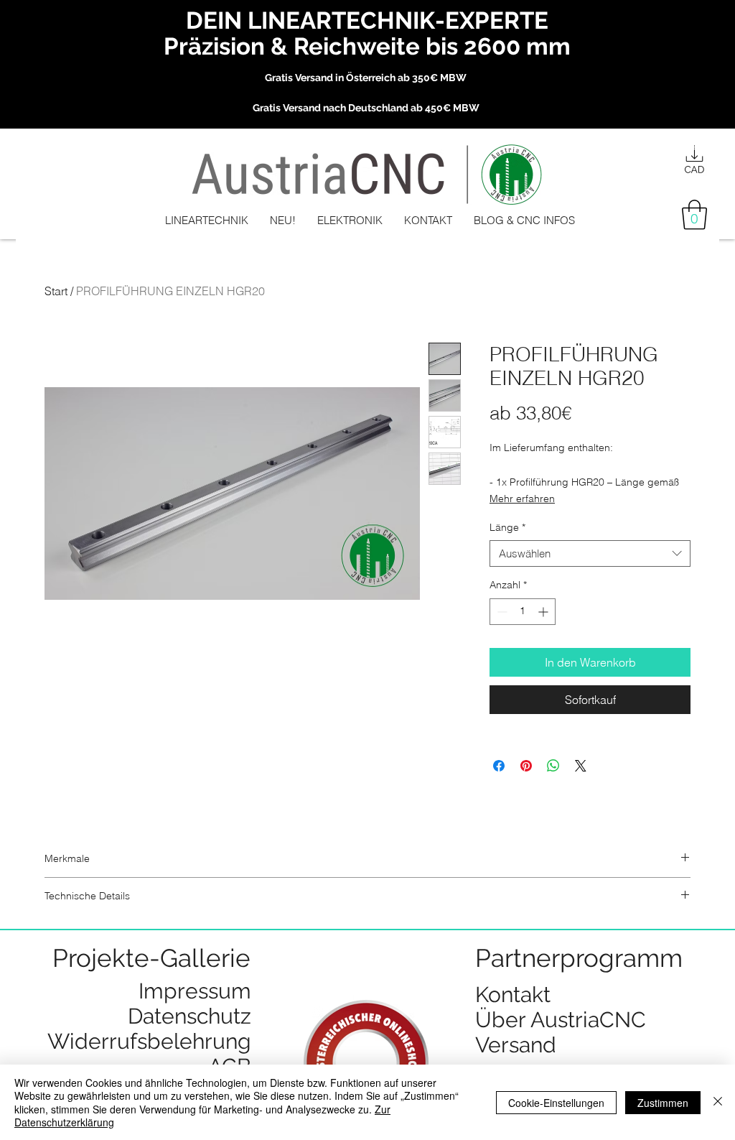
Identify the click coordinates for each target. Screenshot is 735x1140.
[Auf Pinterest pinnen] (526, 765)
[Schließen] (717, 1102)
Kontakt (513, 994)
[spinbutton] (522, 611)
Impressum (195, 991)
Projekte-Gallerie (151, 958)
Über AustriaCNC (560, 1019)
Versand (515, 1044)
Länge (507, 527)
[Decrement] (501, 611)
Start (56, 291)
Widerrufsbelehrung (149, 1041)
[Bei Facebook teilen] (498, 765)
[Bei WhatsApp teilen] (553, 765)
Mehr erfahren (522, 498)
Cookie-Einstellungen (556, 1102)
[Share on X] (580, 765)
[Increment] (544, 611)
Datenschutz (189, 1016)
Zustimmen (662, 1102)
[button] (694, 215)
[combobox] (590, 553)
